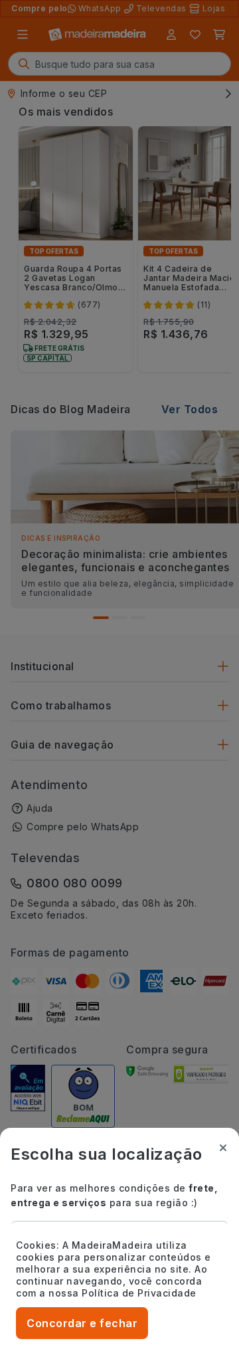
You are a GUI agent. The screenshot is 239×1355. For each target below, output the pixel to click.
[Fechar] (223, 1148)
